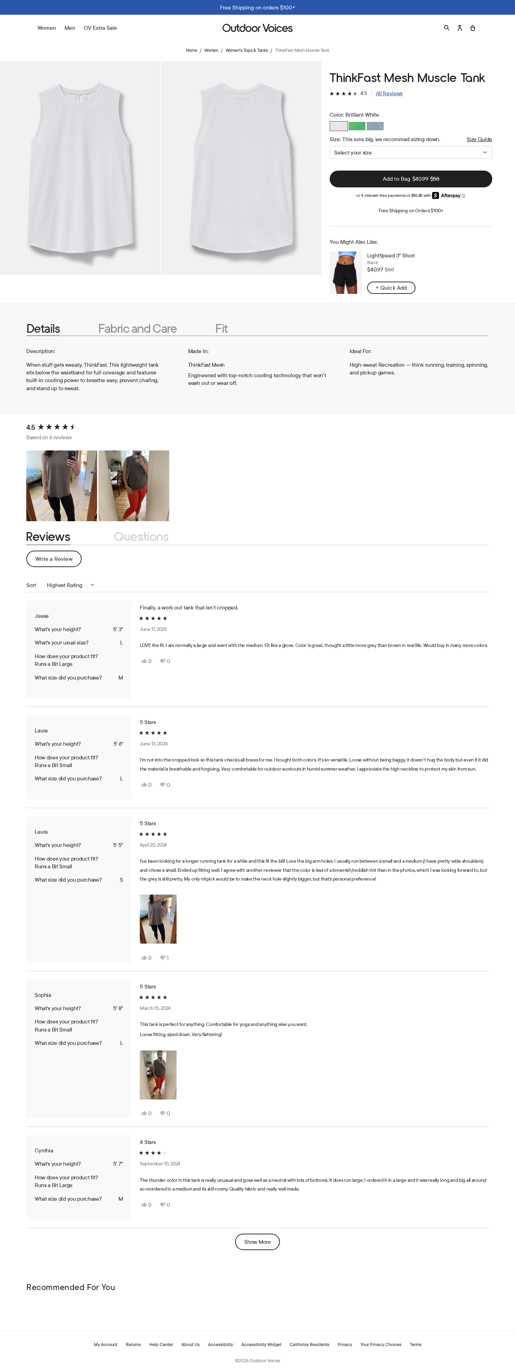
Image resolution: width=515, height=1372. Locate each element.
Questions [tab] (141, 536)
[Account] (460, 28)
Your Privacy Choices (380, 1344)
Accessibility (220, 1344)
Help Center (161, 1344)
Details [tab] (43, 328)
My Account (105, 1344)
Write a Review (58, 561)
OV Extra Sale (100, 27)
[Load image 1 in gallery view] (80, 168)
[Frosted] (375, 126)
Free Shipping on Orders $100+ (411, 210)
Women (211, 50)
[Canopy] (357, 126)
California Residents (309, 1344)
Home (191, 50)
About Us (190, 1344)
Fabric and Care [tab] (137, 328)
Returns (133, 1344)
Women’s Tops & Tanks (247, 50)
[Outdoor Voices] (257, 28)
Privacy (345, 1344)
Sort (31, 584)
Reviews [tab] (48, 536)
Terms (415, 1344)
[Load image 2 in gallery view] (241, 168)
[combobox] (411, 152)
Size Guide (479, 139)
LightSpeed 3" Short (391, 255)
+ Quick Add (391, 287)
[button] (366, 93)
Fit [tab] (221, 328)
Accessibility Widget (261, 1344)
